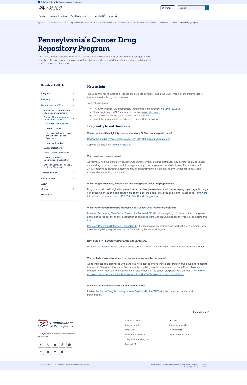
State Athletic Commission (56, 152)
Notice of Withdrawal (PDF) (102, 246)
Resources (46, 99)
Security (204, 364)
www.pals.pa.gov (150, 112)
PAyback (129, 344)
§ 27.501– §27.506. (171, 108)
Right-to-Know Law (178, 334)
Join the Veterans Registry (137, 339)
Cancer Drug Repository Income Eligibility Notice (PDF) (129, 291)
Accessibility (156, 364)
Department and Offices (52, 105)
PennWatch (174, 329)
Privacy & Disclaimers (171, 364)
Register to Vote (132, 325)
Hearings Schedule (55, 143)
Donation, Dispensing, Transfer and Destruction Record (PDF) (119, 213)
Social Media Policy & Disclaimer (196, 367)
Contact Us (46, 189)
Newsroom (46, 194)
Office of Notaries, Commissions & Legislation (56, 158)
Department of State (52, 85)
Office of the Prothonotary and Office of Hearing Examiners (58, 135)
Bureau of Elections (53, 147)
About (44, 183)
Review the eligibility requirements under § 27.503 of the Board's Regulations (128, 138)
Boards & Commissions (57, 123)
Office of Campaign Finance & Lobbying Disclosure (58, 166)
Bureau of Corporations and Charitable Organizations (57, 111)
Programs (46, 93)
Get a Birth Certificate (135, 334)
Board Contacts (53, 128)
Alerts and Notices (49, 172)
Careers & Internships (179, 325)
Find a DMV (130, 329)
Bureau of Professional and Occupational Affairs (56, 118)
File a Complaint (48, 178)
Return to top (199, 312)
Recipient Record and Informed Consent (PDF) (112, 225)
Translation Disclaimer (190, 364)
